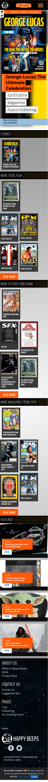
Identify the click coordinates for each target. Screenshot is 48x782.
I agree (34, 777)
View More (9, 276)
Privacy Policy (9, 676)
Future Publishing (34, 11)
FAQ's (5, 672)
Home (6, 11)
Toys (4, 707)
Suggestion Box (11, 693)
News (5, 728)
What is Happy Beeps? (14, 668)
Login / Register (23, 5)
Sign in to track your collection (10, 121)
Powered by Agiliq (12, 760)
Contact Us (8, 689)
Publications (14, 11)
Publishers (24, 11)
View (7, 552)
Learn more (23, 776)
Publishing (8, 710)
